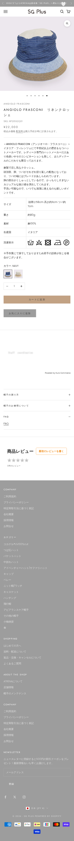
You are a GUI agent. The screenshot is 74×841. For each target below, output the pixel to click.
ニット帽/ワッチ (13, 586)
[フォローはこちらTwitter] (15, 797)
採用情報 (9, 520)
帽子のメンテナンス (15, 693)
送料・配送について (15, 651)
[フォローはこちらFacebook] (5, 797)
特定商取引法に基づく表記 (19, 508)
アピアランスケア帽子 (16, 610)
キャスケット (11, 592)
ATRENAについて (13, 681)
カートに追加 (37, 299)
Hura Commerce (63, 373)
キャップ (9, 574)
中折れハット (11, 562)
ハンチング (10, 598)
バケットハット (12, 556)
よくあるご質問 (12, 663)
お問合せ (9, 526)
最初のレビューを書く (51, 451)
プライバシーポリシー (16, 502)
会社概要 (9, 514)
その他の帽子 (11, 616)
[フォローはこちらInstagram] (24, 797)
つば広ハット (11, 550)
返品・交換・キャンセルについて (22, 657)
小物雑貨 (9, 621)
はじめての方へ (12, 645)
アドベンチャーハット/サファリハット (25, 568)
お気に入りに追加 (20, 313)
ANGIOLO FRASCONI (17, 103)
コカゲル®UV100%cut (16, 544)
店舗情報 (9, 687)
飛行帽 (7, 604)
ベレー (7, 580)
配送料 (19, 131)
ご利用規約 (10, 496)
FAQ (6, 423)
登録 (11, 784)
